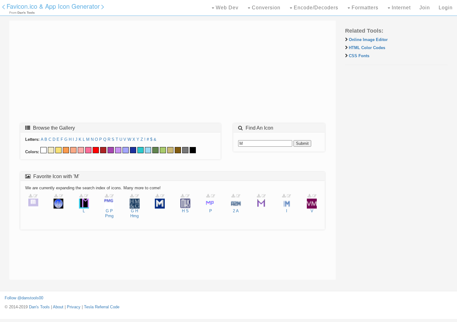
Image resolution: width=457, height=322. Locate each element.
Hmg (134, 216)
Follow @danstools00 (24, 298)
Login (446, 7)
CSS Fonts (359, 55)
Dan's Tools (39, 307)
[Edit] (36, 196)
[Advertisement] (172, 73)
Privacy (74, 307)
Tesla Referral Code (101, 307)
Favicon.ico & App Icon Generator (53, 6)
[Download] (30, 196)
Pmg (109, 216)
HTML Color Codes (367, 47)
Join (424, 7)
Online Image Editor (368, 39)
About (58, 307)
